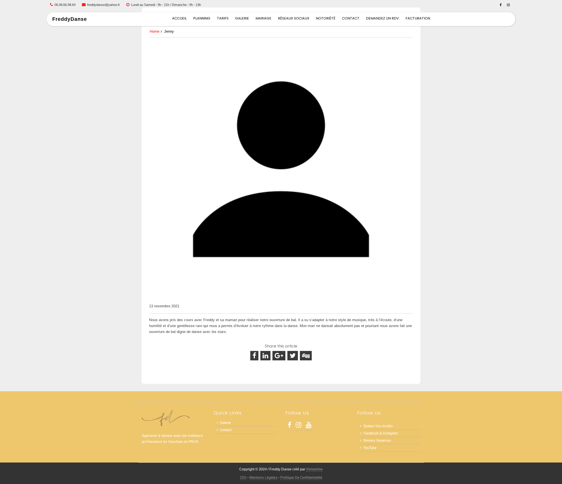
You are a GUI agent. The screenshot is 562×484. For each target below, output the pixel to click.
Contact (350, 18)
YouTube (370, 448)
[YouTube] (309, 426)
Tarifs (223, 18)
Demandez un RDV (382, 18)
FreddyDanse (69, 19)
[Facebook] (500, 5)
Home (154, 31)
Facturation (417, 18)
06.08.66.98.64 (65, 5)
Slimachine (314, 469)
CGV (243, 477)
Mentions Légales (263, 477)
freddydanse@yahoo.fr (103, 5)
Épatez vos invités (378, 426)
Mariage (263, 18)
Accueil (179, 18)
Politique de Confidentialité (301, 477)
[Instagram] (508, 5)
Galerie (242, 18)
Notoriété (325, 18)
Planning (201, 18)
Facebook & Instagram (381, 433)
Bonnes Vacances (377, 440)
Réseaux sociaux (293, 18)
